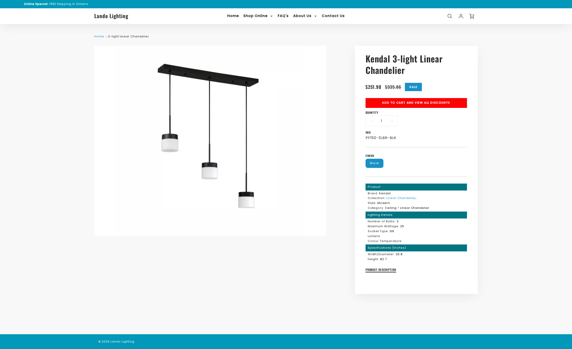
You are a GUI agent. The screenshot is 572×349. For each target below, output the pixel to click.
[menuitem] (233, 16)
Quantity (372, 113)
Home (233, 16)
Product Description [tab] (381, 270)
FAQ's (283, 16)
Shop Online (255, 16)
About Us (302, 16)
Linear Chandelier (401, 198)
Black (374, 163)
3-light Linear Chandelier (128, 36)
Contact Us (333, 16)
